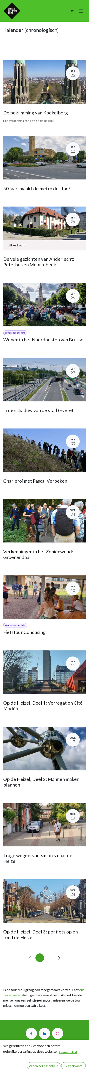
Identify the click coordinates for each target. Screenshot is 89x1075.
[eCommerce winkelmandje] (71, 10)
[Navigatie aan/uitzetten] (81, 11)
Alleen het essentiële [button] (43, 1066)
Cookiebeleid (68, 1052)
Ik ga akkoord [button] (74, 1066)
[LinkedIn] (44, 1033)
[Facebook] (31, 1033)
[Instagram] (57, 1033)
